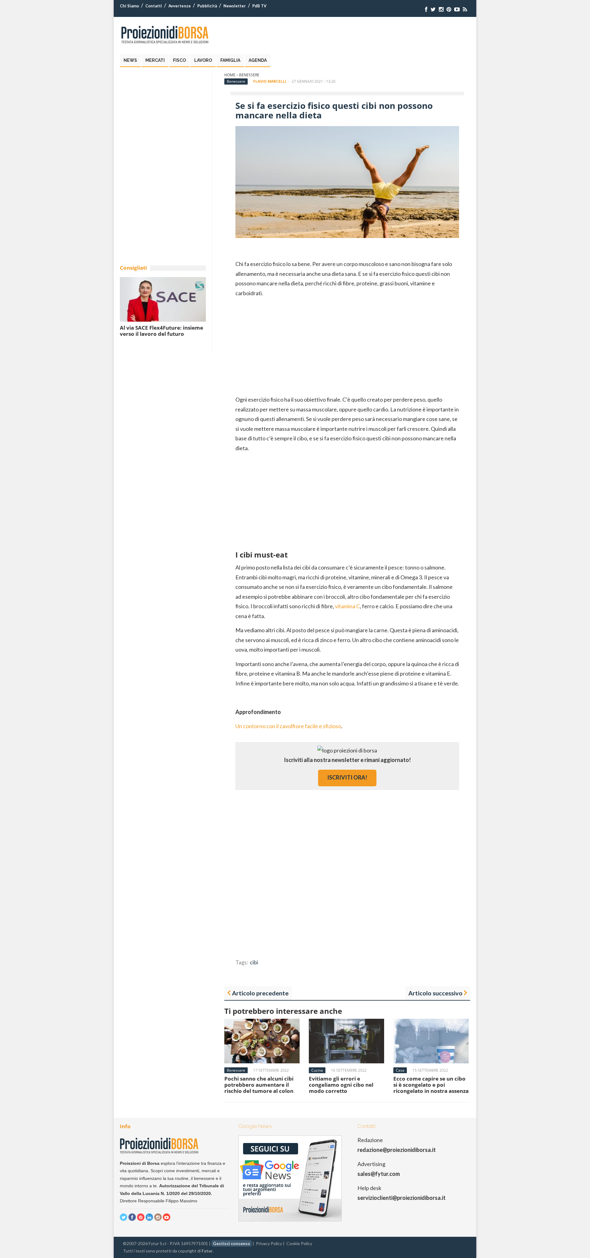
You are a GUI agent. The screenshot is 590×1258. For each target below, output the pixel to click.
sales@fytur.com (378, 1173)
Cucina (317, 1070)
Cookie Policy (299, 1243)
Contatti (153, 5)
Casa (400, 1070)
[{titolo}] (426, 9)
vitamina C (347, 606)
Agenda (258, 60)
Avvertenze (179, 5)
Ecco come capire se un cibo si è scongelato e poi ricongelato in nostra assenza (431, 1085)
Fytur (207, 1250)
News (130, 60)
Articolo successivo (435, 993)
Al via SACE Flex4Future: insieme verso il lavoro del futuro (161, 330)
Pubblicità (207, 5)
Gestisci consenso (231, 1243)
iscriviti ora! (347, 777)
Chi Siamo (129, 5)
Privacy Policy (269, 1243)
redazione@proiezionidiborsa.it (396, 1149)
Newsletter (234, 5)
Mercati (155, 60)
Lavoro (203, 60)
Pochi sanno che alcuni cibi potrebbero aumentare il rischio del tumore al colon (258, 1085)
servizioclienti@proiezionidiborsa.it (401, 1197)
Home (229, 74)
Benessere (249, 74)
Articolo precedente (260, 993)
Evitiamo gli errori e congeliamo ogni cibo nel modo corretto (341, 1085)
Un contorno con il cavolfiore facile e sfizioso (288, 726)
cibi (254, 962)
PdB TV (259, 5)
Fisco (179, 60)
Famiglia (230, 60)
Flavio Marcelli (269, 81)
